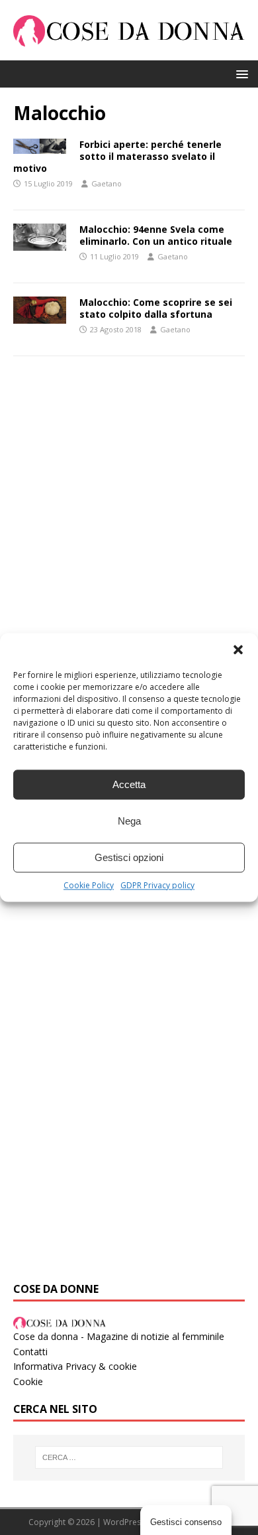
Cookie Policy (89, 885)
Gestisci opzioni (129, 857)
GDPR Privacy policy (157, 885)
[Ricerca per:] (129, 1457)
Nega (129, 821)
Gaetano (106, 183)
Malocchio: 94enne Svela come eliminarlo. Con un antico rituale (155, 235)
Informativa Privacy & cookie (75, 1366)
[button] (238, 649)
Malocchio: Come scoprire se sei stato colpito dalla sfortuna (155, 308)
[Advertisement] (129, 512)
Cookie (28, 1381)
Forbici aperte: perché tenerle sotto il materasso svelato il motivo (117, 156)
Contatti (30, 1351)
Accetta (129, 784)
